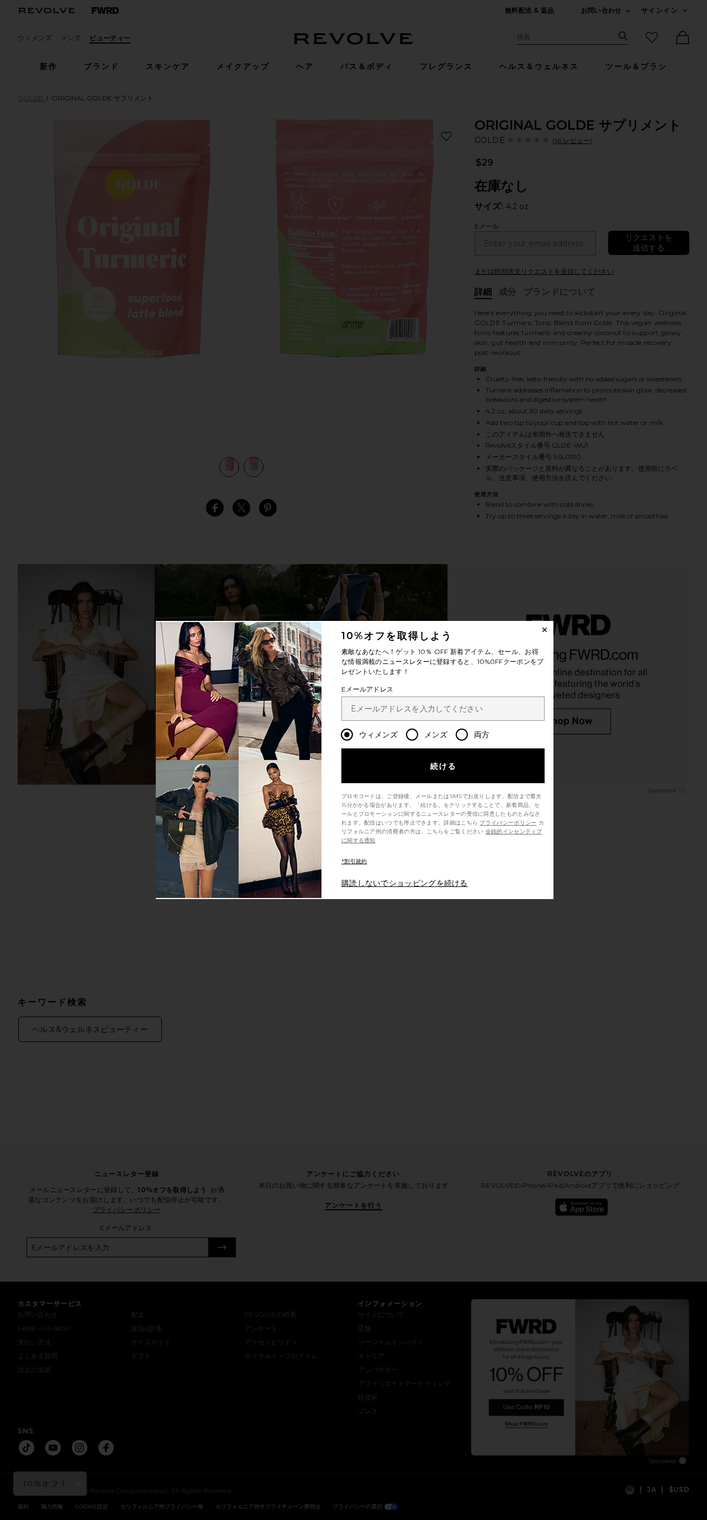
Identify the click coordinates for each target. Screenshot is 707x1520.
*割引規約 (354, 861)
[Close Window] (544, 630)
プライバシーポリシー (507, 822)
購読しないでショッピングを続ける (404, 883)
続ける (443, 766)
